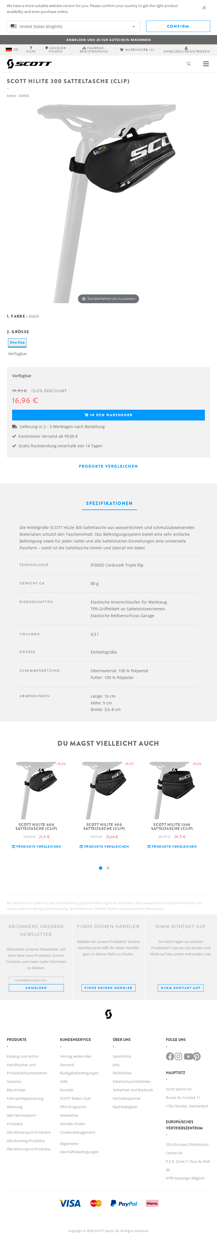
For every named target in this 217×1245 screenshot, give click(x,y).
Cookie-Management (77, 1132)
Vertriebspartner (127, 1098)
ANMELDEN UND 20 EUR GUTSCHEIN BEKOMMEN (108, 40)
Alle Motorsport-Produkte (28, 1148)
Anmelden (36, 988)
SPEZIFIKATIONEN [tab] (109, 503)
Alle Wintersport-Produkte (29, 1132)
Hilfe (64, 1081)
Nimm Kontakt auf (181, 988)
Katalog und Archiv (22, 1056)
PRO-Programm (73, 1106)
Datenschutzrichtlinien (132, 1081)
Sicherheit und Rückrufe (133, 1089)
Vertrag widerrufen (76, 1056)
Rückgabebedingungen (79, 1072)
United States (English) (40, 26)
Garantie (14, 1081)
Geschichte (122, 1056)
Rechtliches (122, 1072)
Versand (67, 1064)
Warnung (14, 1106)
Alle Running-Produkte (26, 1140)
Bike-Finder (16, 1089)
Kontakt (66, 1089)
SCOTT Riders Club (75, 1098)
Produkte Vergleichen (108, 466)
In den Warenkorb (111, 415)
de (16, 49)
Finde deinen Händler (108, 988)
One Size (17, 342)
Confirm (178, 26)
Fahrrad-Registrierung (25, 1098)
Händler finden (72, 1123)
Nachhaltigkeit (125, 1106)
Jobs (116, 1064)
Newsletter (69, 1115)
